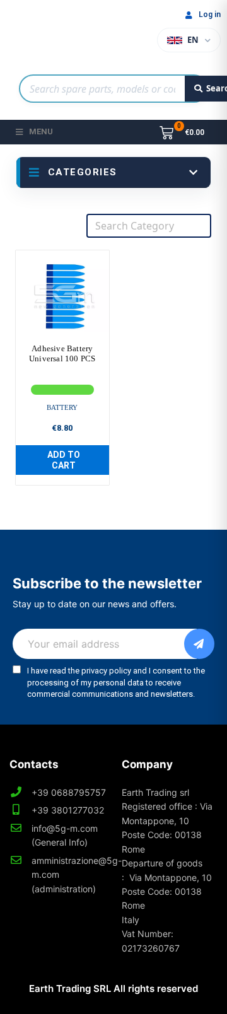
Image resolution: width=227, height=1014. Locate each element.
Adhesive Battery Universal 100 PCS (62, 353)
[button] (62, 460)
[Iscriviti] (199, 644)
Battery (62, 407)
